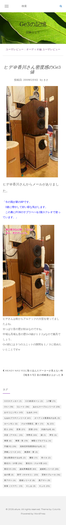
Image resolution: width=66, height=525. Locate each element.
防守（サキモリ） (27, 474)
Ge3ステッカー (13, 401)
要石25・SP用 (13, 463)
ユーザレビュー (51, 49)
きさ (45, 79)
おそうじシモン (13, 412)
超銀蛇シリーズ (49, 469)
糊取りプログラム (41, 441)
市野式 (31, 435)
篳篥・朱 (21, 441)
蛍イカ (46, 457)
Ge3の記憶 (33, 24)
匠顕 (33, 429)
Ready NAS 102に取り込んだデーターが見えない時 (34, 370)
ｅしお (31, 486)
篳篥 (8, 441)
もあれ (32, 412)
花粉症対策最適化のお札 (32, 446)
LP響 (51, 401)
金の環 (9, 474)
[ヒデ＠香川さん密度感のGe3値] (32, 131)
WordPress (39, 513)
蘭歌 (34, 457)
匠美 (21, 429)
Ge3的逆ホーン (34, 401)
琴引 (53, 435)
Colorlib (56, 509)
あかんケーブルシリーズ (46, 407)
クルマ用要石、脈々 (32, 424)
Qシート (23, 407)
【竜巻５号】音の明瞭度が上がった (42, 375)
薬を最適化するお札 (15, 457)
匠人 (8, 429)
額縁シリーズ (27, 480)
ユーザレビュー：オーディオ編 (24, 49)
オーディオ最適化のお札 (47, 418)
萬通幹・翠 (31, 452)
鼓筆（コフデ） (13, 486)
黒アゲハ (44, 480)
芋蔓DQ (10, 446)
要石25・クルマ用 (36, 463)
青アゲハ (10, 480)
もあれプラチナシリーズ (17, 418)
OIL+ (8, 407)
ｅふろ (44, 486)
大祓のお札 (48, 429)
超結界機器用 (28, 469)
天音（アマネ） (13, 435)
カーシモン (11, 424)
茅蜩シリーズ (12, 452)
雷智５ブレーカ (51, 474)
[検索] (60, 6)
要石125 (10, 469)
